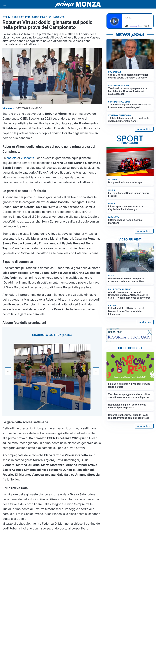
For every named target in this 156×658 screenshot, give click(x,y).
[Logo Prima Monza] (78, 4)
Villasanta (27, 158)
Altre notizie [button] (144, 129)
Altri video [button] (145, 322)
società (12, 158)
